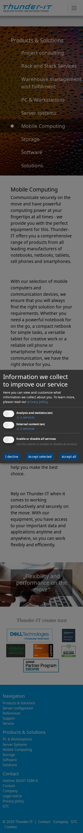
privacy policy (37, 402)
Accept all (69, 456)
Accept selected (40, 456)
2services (25, 417)
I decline (11, 456)
